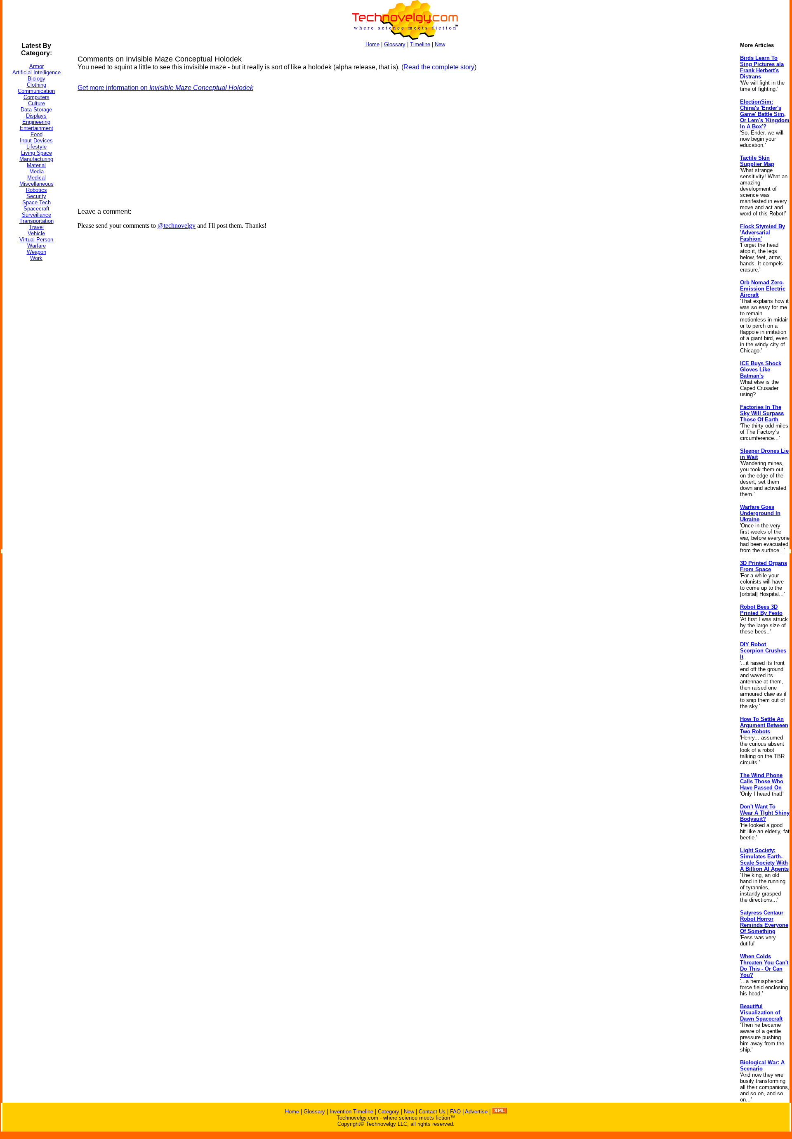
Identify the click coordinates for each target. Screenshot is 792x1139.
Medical (36, 178)
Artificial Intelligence (36, 72)
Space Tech (36, 202)
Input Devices (36, 140)
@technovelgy (177, 225)
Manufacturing (36, 159)
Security (36, 196)
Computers (37, 97)
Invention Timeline (351, 1111)
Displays (36, 116)
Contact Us (432, 1111)
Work (36, 258)
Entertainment (36, 128)
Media (36, 171)
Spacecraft (37, 209)
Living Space (36, 153)
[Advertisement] (35, 391)
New (440, 44)
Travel (36, 227)
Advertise (476, 1111)
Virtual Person (36, 239)
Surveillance (36, 215)
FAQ (455, 1111)
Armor (36, 66)
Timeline (420, 44)
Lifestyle (36, 147)
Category (388, 1111)
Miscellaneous (36, 184)
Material (36, 165)
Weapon (36, 252)
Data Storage (36, 109)
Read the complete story (438, 67)
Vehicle (36, 233)
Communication (36, 91)
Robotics (36, 190)
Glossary (394, 44)
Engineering (36, 122)
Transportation (36, 221)
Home (372, 44)
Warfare (36, 246)
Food (36, 134)
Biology (36, 79)
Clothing (36, 85)
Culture (36, 103)
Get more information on (165, 87)
